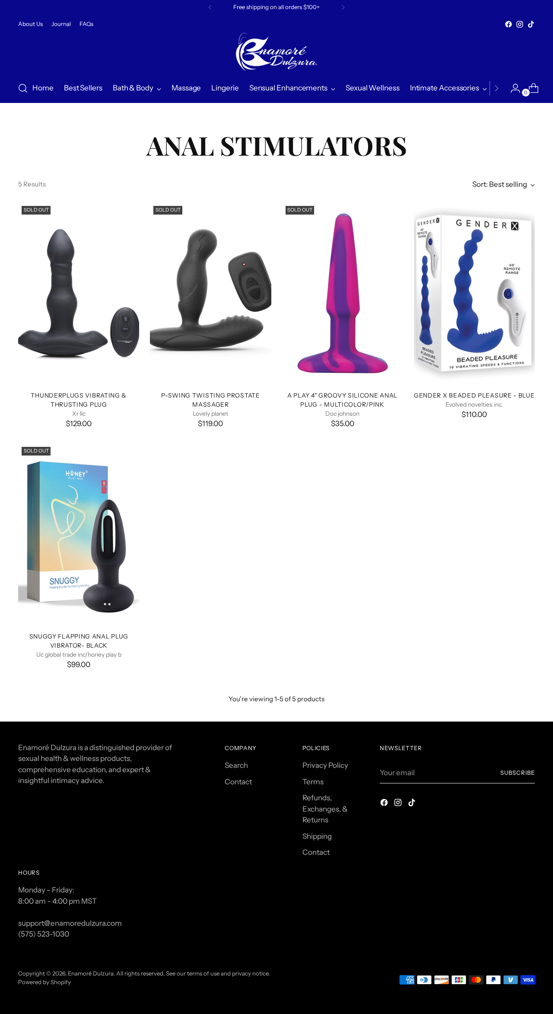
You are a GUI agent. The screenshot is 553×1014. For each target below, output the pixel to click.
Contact (238, 781)
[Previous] (209, 7)
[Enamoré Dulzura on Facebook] (508, 24)
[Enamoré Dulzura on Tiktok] (531, 24)
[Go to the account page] (512, 88)
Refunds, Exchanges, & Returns (325, 808)
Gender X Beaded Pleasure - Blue (474, 395)
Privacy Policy (325, 765)
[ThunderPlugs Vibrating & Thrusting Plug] (78, 293)
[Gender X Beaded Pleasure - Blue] (474, 293)
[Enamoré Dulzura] (276, 52)
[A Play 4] (342, 293)
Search (236, 765)
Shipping (317, 836)
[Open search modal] (23, 88)
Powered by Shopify (44, 982)
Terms (313, 781)
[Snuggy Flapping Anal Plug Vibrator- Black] (78, 534)
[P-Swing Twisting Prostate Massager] (210, 293)
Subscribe (517, 772)
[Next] (343, 7)
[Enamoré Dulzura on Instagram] (520, 24)
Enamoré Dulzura (91, 973)
